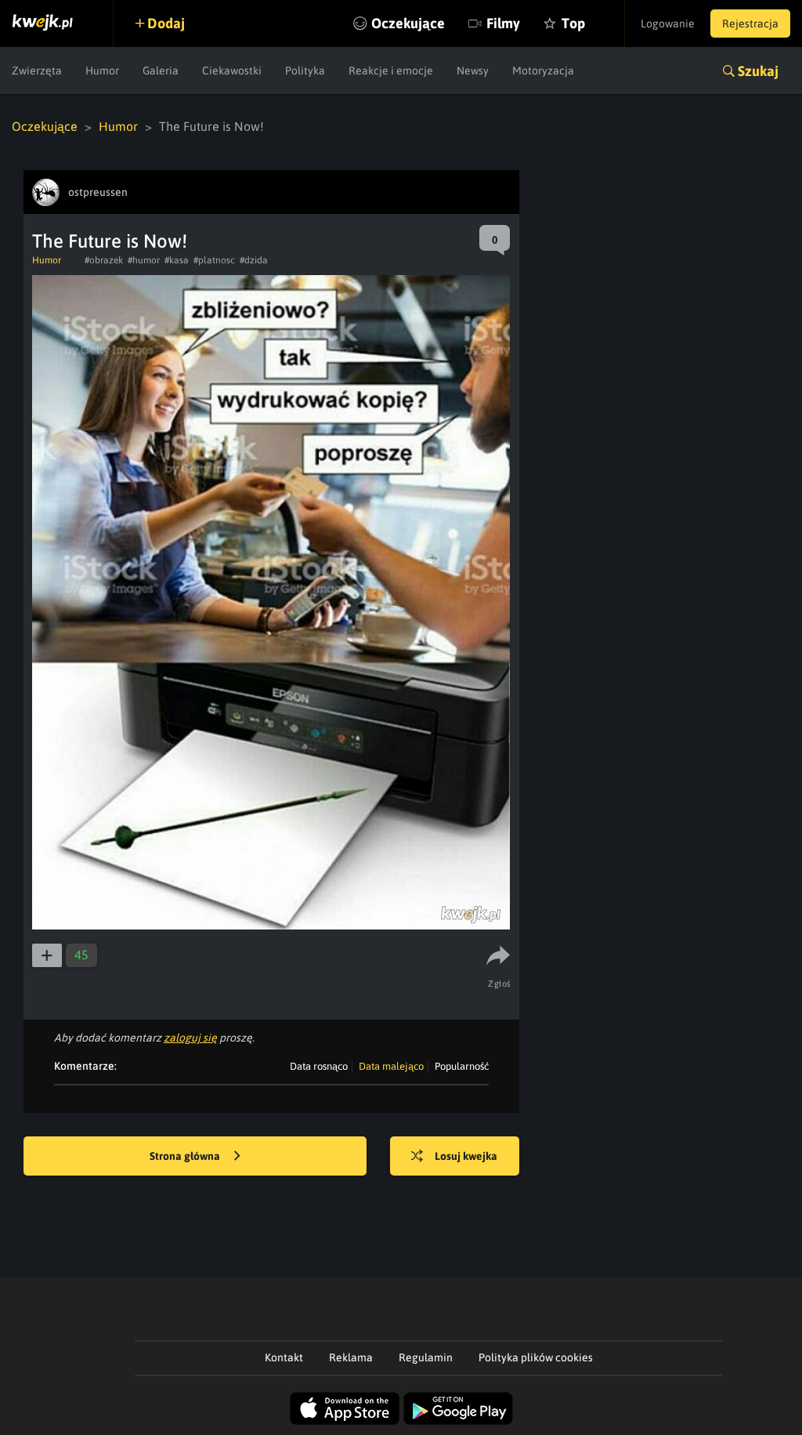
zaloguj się (190, 1037)
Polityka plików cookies (536, 1357)
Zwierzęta (37, 70)
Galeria (161, 70)
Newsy (473, 70)
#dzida (254, 260)
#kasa (176, 260)
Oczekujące (408, 23)
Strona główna (186, 1156)
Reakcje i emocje (391, 70)
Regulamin (426, 1357)
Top (573, 23)
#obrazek (104, 260)
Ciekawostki (232, 70)
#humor (144, 260)
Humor (102, 70)
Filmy (503, 23)
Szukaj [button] (758, 71)
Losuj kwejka (466, 1156)
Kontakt (284, 1357)
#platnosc (214, 260)
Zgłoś (499, 983)
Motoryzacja (543, 70)
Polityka (305, 70)
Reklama (351, 1357)
